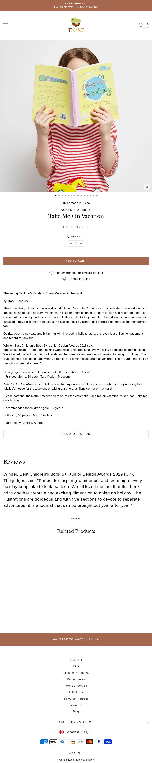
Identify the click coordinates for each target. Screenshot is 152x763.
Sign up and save (75, 722)
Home (64, 202)
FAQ (76, 666)
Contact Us (76, 660)
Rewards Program (76, 698)
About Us (76, 705)
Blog (76, 711)
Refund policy (76, 679)
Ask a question (76, 433)
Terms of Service (76, 685)
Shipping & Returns (76, 672)
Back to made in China (78, 639)
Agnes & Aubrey (76, 209)
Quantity (76, 236)
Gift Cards (76, 692)
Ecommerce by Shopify (81, 759)
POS (60, 759)
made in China (80, 202)
